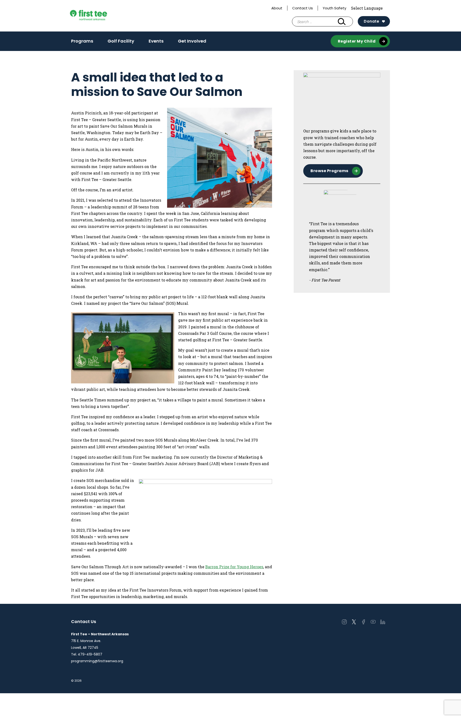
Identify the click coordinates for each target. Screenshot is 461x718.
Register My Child (357, 41)
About (276, 8)
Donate (371, 21)
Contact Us (302, 8)
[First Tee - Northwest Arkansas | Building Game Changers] (97, 15)
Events (156, 41)
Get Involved (192, 41)
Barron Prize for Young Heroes (234, 566)
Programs (82, 41)
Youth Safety (334, 8)
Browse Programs (329, 171)
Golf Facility (121, 41)
